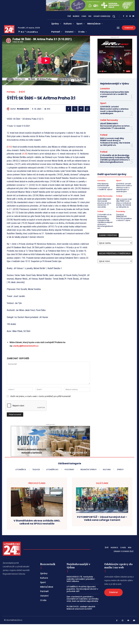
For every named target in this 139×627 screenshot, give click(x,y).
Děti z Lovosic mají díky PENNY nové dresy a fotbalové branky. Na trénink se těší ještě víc (115, 141)
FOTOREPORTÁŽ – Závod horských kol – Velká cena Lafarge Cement (102, 518)
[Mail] (130, 16)
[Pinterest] (81, 108)
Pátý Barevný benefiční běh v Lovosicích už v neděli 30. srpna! (114, 94)
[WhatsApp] (87, 108)
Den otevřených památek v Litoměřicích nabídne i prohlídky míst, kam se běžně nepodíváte (83, 599)
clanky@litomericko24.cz (26, 346)
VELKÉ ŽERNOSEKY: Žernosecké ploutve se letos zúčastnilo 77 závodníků (114, 126)
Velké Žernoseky (109, 120)
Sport (103, 103)
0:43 (9, 147)
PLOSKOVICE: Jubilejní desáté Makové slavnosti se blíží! (81, 607)
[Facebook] (123, 16)
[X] (75, 108)
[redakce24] (8, 109)
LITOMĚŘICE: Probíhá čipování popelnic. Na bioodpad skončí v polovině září (82, 589)
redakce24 (23, 109)
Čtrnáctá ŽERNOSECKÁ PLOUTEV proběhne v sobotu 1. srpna (124, 217)
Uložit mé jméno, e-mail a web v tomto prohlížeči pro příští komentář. (40, 396)
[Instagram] (126, 16)
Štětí (22, 92)
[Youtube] (133, 16)
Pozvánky (120, 211)
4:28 (25, 153)
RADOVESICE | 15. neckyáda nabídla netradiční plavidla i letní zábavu (81, 579)
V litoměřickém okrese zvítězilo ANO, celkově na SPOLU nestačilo (37, 522)
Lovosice (105, 89)
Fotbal (11, 92)
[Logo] (9, 29)
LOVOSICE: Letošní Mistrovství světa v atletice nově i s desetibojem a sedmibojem (114, 110)
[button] (113, 16)
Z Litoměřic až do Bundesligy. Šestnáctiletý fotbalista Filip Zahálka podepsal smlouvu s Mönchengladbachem (115, 158)
